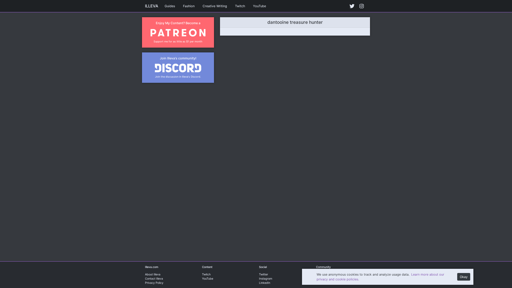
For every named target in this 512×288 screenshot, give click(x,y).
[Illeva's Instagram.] (361, 6)
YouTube (259, 6)
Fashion (189, 6)
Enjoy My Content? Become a (178, 23)
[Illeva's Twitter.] (352, 6)
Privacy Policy (154, 282)
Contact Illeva (154, 278)
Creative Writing (215, 6)
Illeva (151, 6)
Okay (464, 277)
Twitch (240, 6)
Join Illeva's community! (178, 58)
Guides (170, 6)
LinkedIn (264, 282)
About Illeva (152, 274)
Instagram (265, 278)
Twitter (263, 274)
